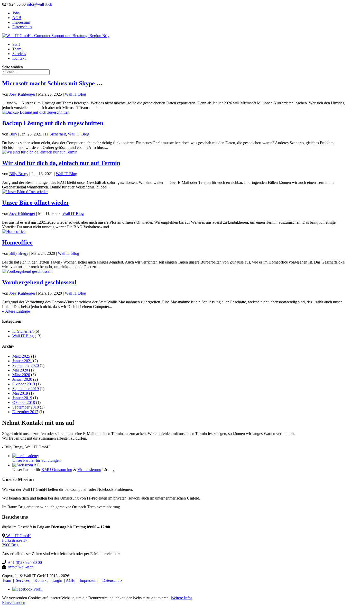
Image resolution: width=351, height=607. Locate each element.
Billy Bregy (18, 173)
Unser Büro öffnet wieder (35, 202)
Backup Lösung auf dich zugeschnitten (52, 123)
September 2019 (25, 388)
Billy (13, 134)
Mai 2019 (20, 393)
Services (19, 53)
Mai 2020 (20, 370)
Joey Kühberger (22, 94)
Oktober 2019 (23, 384)
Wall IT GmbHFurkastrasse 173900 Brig (16, 540)
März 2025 (21, 356)
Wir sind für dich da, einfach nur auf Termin (61, 163)
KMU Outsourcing (56, 469)
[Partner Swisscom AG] (26, 465)
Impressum (21, 22)
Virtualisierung (89, 469)
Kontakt (18, 58)
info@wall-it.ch (21, 567)
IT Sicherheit (55, 134)
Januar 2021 (22, 361)
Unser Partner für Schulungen (36, 460)
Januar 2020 (22, 379)
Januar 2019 (22, 398)
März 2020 (21, 375)
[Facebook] (27, 589)
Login (57, 580)
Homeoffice (17, 242)
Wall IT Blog (75, 94)
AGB (16, 17)
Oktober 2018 (23, 402)
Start (16, 44)
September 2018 (25, 407)
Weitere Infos (181, 598)
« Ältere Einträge (16, 311)
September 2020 (25, 365)
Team (16, 49)
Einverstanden (13, 602)
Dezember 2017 (25, 412)
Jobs (16, 13)
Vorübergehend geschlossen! (39, 282)
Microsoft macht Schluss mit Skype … (52, 83)
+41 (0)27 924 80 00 (25, 562)
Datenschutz (22, 27)
